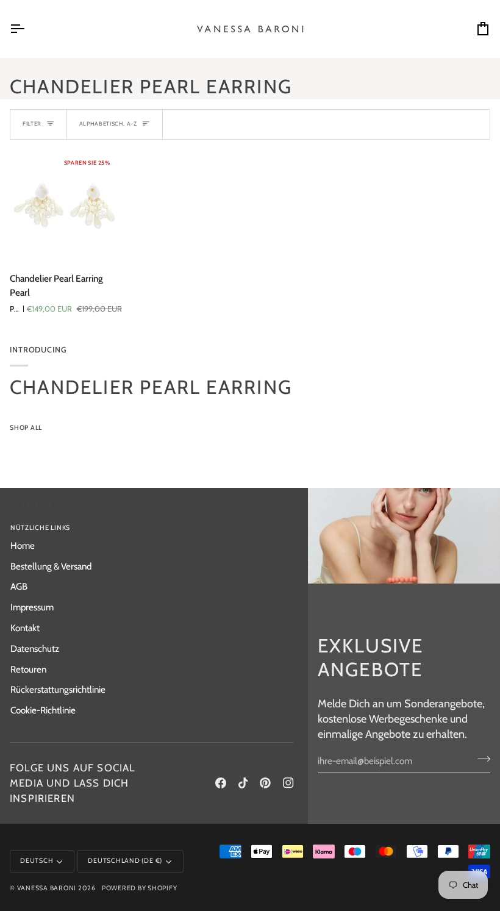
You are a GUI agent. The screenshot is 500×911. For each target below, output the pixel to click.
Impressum (32, 607)
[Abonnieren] (480, 759)
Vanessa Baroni (47, 888)
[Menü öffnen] (28, 29)
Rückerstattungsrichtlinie (57, 689)
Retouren (28, 669)
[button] (225, 526)
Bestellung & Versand (50, 566)
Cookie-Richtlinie (43, 710)
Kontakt (25, 628)
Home (22, 545)
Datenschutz (34, 648)
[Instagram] (288, 782)
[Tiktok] (243, 782)
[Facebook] (220, 782)
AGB (18, 586)
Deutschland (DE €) (125, 861)
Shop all (26, 428)
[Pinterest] (265, 782)
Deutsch (36, 861)
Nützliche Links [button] (40, 528)
